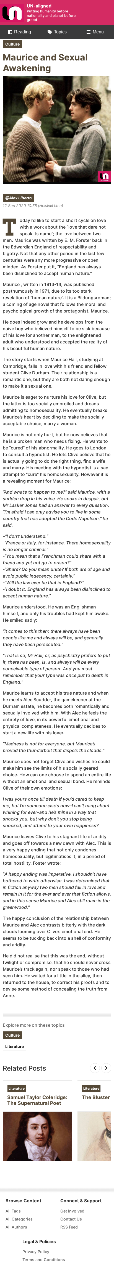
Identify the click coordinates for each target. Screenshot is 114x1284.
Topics (60, 32)
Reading (22, 32)
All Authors (16, 1227)
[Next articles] (106, 1068)
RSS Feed (69, 1227)
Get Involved (72, 1211)
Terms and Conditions (43, 1259)
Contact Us (71, 1219)
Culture (12, 44)
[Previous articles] (95, 1068)
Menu (98, 32)
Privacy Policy (35, 1251)
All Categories (19, 1219)
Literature (14, 1046)
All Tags (13, 1211)
